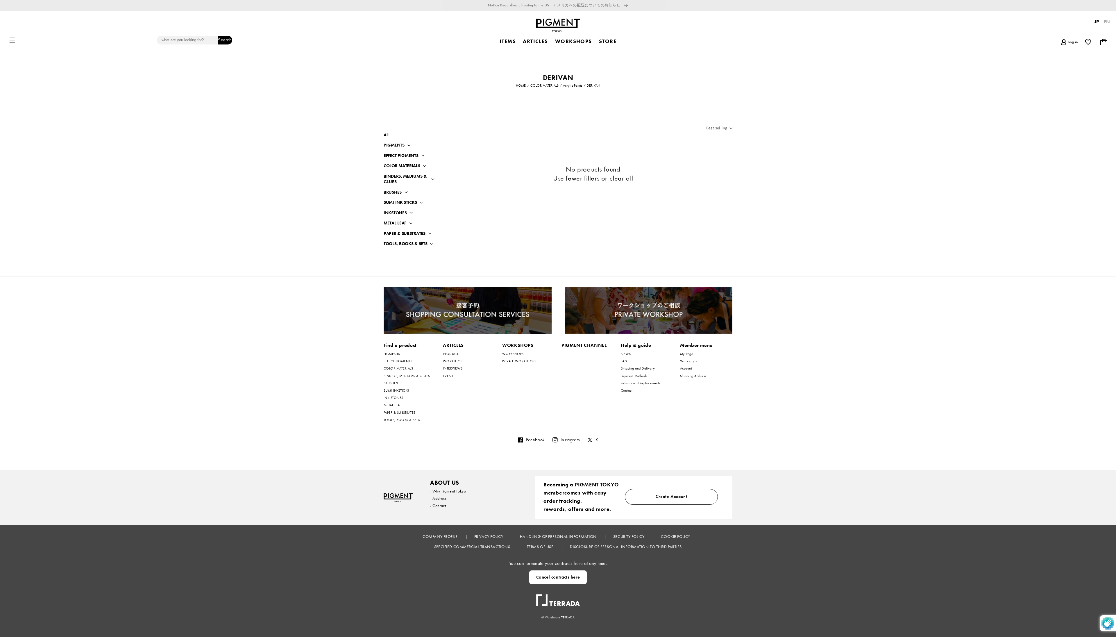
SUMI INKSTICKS (396, 390)
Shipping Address (693, 376)
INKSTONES (395, 213)
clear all (621, 178)
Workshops (688, 361)
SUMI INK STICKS (400, 202)
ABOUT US (444, 482)
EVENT (448, 376)
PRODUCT (450, 354)
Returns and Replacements (640, 383)
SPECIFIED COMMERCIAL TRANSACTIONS (472, 546)
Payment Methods (634, 376)
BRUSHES (393, 192)
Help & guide (636, 345)
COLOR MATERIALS (402, 166)
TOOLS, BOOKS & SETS (405, 244)
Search (225, 40)
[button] (12, 40)
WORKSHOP (452, 361)
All (386, 135)
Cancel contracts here (558, 577)
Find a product (400, 345)
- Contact (438, 505)
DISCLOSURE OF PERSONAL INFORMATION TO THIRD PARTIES (626, 546)
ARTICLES (453, 345)
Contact (626, 390)
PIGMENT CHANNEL (584, 345)
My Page (686, 354)
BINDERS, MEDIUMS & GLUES (405, 179)
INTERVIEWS (453, 368)
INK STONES (393, 397)
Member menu (696, 345)
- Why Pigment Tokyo (448, 491)
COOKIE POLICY (676, 536)
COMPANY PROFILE (441, 536)
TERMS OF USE (541, 546)
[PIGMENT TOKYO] (398, 497)
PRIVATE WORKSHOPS (519, 361)
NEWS (626, 354)
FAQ (624, 361)
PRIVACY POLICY (489, 536)
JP (1096, 22)
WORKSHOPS (518, 345)
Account (686, 368)
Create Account (671, 496)
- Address (438, 498)
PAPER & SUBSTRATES (404, 233)
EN (1107, 22)
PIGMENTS (394, 145)
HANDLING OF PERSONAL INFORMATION (559, 536)
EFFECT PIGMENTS (401, 155)
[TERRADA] (558, 597)
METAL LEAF (395, 223)
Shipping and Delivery (638, 368)
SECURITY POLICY (629, 536)
